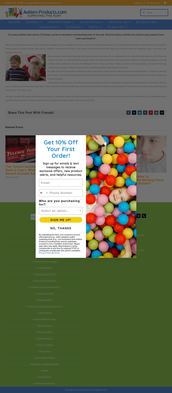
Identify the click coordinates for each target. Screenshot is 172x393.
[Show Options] (80, 210)
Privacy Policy (45, 253)
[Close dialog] (132, 139)
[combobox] (43, 193)
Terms (56, 253)
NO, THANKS (60, 228)
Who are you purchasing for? (59, 202)
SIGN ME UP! (60, 220)
